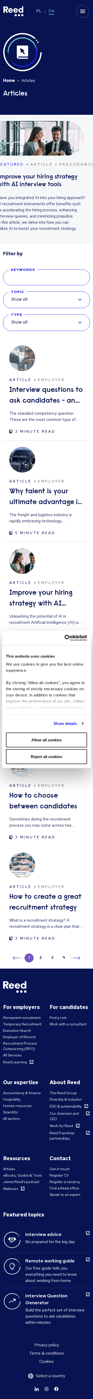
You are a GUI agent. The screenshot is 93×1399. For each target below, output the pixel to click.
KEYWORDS (23, 269)
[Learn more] (37, 1389)
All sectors (11, 1118)
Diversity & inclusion (66, 1099)
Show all (19, 299)
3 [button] (52, 958)
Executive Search (17, 1030)
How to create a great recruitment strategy (45, 902)
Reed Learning (15, 1062)
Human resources (17, 1105)
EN (51, 11)
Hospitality (11, 1099)
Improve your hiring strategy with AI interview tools (41, 599)
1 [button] (29, 958)
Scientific (10, 1112)
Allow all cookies (46, 740)
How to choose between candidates (43, 801)
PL (39, 11)
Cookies (46, 1361)
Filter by (13, 254)
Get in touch (60, 1169)
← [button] (17, 957)
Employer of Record (19, 1037)
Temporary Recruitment (22, 1024)
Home (9, 80)
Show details (65, 723)
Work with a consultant (68, 1024)
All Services (12, 1055)
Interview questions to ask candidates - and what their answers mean (46, 396)
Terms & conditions (46, 1353)
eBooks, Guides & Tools (22, 1175)
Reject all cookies (46, 756)
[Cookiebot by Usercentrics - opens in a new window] (65, 638)
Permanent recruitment (22, 1017)
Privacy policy (46, 1345)
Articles (9, 1169)
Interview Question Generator (46, 1299)
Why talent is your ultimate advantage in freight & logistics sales (46, 498)
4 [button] (64, 958)
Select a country (50, 1375)
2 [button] (41, 958)
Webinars (10, 1188)
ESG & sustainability (66, 1106)
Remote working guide (50, 1261)
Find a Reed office (64, 1188)
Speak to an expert (65, 1194)
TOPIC (17, 291)
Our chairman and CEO (64, 1116)
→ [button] (75, 959)
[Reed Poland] (13, 11)
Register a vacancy (65, 1181)
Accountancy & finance (22, 1093)
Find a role (58, 1017)
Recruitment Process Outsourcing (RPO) (20, 1046)
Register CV (59, 1175)
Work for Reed (61, 1125)
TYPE (16, 314)
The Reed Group (63, 1093)
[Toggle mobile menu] (82, 11)
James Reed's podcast (21, 1181)
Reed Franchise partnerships (62, 1136)
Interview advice (43, 1234)
